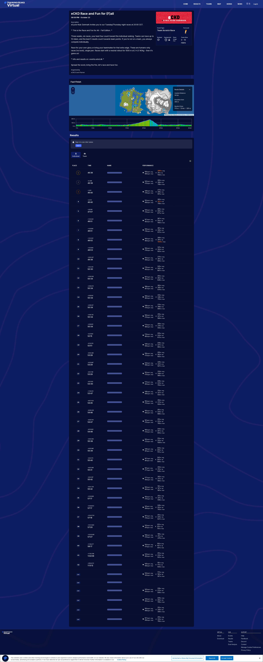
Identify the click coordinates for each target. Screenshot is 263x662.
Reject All (212, 658)
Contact (243, 644)
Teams (230, 641)
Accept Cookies (226, 658)
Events (230, 636)
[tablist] (131, 154)
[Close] (259, 658)
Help (242, 636)
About (219, 636)
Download (220, 638)
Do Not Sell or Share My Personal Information (187, 658)
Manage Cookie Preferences (251, 647)
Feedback (244, 638)
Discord (243, 641)
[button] (134, 88)
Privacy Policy (246, 650)
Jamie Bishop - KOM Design (185, 115)
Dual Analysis (232, 644)
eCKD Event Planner (78, 72)
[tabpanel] (131, 391)
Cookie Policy (121, 660)
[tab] (76, 155)
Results (230, 638)
